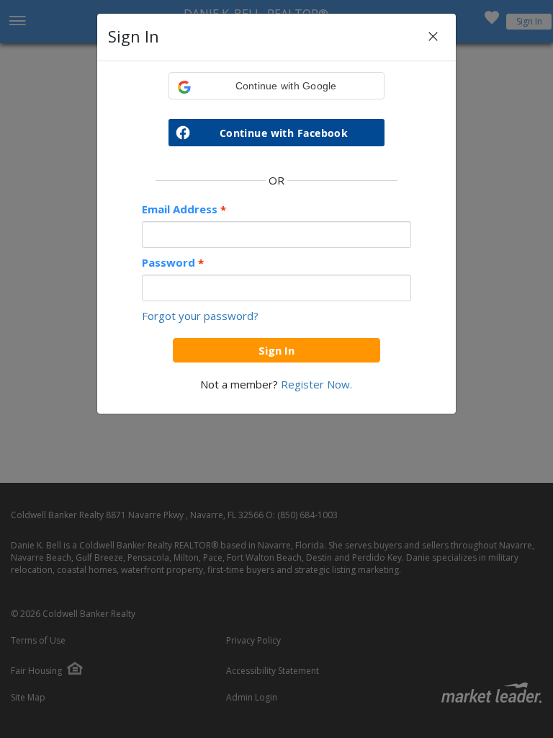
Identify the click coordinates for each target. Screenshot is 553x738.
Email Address (184, 209)
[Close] (433, 37)
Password (173, 262)
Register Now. (316, 384)
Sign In (276, 350)
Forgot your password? (200, 315)
